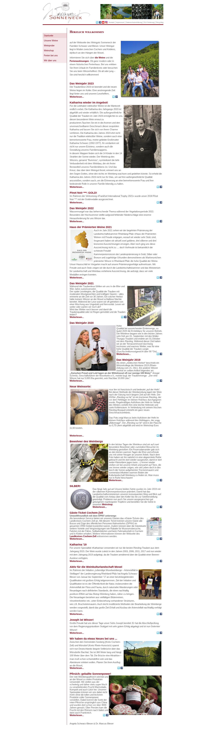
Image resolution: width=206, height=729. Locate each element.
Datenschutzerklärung (134, 22)
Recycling (159, 22)
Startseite (48, 35)
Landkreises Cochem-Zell (83, 536)
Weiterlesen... (77, 96)
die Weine (100, 57)
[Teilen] (113, 97)
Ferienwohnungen (79, 61)
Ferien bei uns (51, 55)
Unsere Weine (51, 40)
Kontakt (111, 22)
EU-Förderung (149, 22)
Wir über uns (50, 60)
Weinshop (49, 50)
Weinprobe (49, 45)
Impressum (120, 22)
